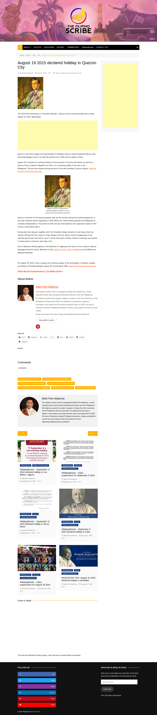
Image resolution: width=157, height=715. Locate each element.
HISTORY (60, 47)
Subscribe (107, 689)
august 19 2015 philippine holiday (32, 383)
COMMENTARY (73, 47)
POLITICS (37, 47)
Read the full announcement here (82, 266)
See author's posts (46, 320)
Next (91, 433)
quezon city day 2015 (86, 388)
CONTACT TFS (102, 47)
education (78, 465)
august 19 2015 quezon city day (62, 383)
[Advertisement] (58, 135)
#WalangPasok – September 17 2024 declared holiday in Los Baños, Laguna (35, 472)
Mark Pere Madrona (26, 73)
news (80, 73)
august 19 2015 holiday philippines (58, 379)
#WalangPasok (87, 47)
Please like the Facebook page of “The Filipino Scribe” (40, 271)
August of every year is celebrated (67, 249)
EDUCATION (49, 47)
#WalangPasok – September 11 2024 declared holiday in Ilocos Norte (35, 524)
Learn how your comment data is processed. (64, 655)
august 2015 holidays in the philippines (34, 388)
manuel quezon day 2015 (64, 388)
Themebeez (36, 711)
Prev (23, 433)
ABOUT (27, 47)
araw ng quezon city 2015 (30, 379)
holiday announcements (69, 73)
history (58, 73)
